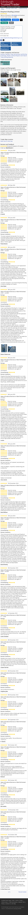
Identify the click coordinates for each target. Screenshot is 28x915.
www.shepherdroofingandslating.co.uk (11, 38)
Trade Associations (13, 902)
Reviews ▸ (4, 44)
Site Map (14, 903)
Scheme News (4, 902)
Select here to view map (6, 141)
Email (11, 22)
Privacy (2, 903)
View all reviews (22, 892)
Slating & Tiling (9, 54)
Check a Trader (18, 900)
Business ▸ (5, 48)
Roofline (2, 54)
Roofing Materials (8, 57)
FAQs (13, 900)
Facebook (15, 20)
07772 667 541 (4, 35)
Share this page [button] (6, 20)
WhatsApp (4, 22)
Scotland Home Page (6, 900)
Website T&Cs (21, 902)
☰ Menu (3, 6)
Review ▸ (15, 44)
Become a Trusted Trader (13, 6)
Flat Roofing (17, 54)
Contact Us (8, 903)
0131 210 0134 (4, 33)
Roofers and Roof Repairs (13, 55)
